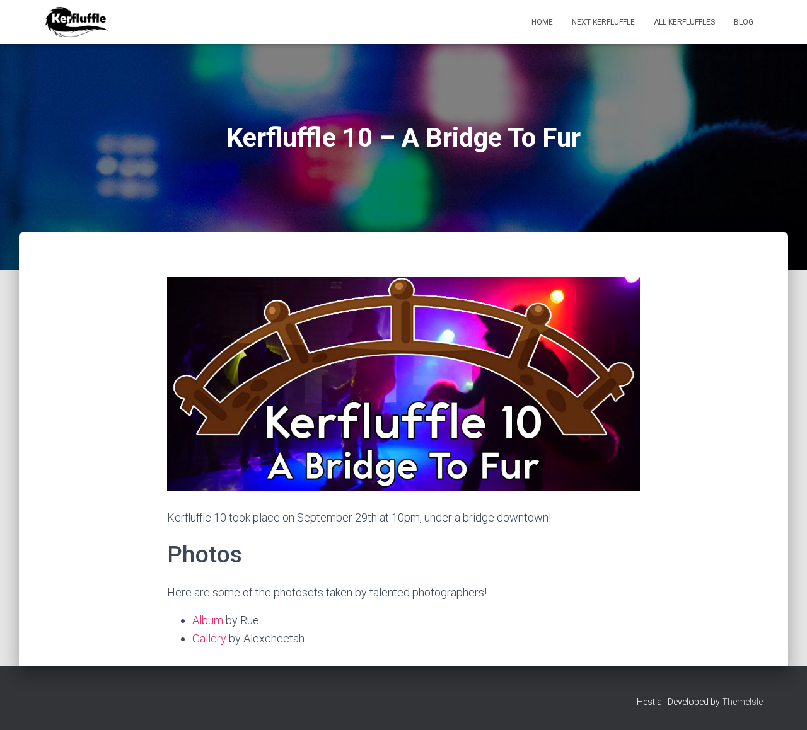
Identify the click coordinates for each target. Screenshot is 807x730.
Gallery (209, 638)
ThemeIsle (742, 702)
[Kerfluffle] (77, 22)
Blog (743, 22)
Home (542, 22)
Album (207, 620)
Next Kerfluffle (603, 22)
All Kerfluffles (684, 22)
